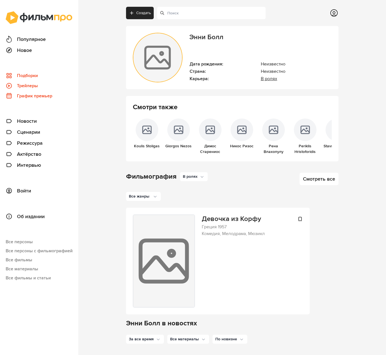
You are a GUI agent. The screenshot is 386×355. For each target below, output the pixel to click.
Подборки (27, 75)
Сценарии (28, 132)
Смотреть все (319, 179)
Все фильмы (19, 260)
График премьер (34, 96)
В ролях (269, 79)
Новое (24, 50)
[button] (145, 339)
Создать (143, 12)
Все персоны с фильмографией (39, 251)
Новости (27, 121)
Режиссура (30, 143)
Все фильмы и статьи (28, 278)
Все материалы (22, 269)
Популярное (31, 39)
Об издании (31, 216)
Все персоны (19, 242)
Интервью (29, 165)
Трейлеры (27, 86)
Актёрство (29, 154)
